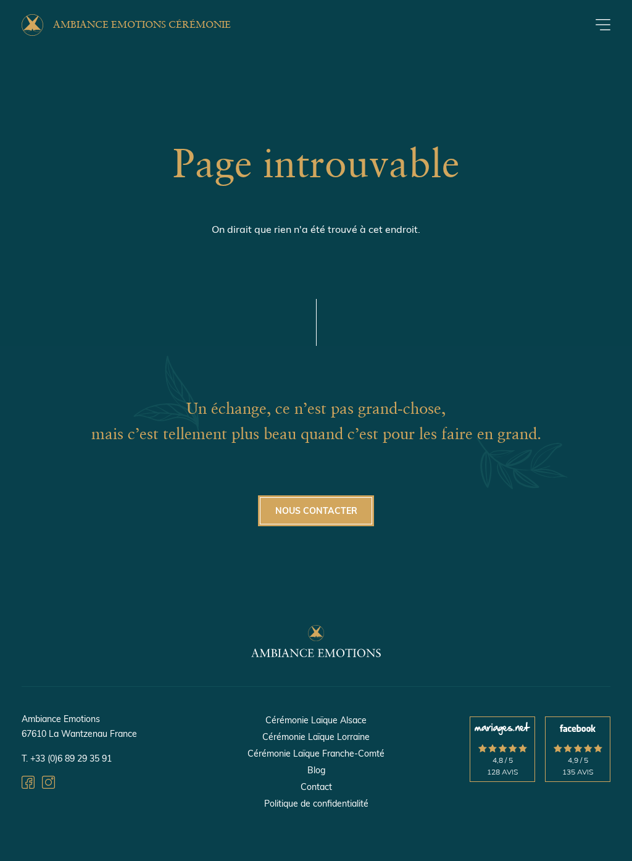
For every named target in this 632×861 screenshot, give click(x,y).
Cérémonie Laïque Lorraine (316, 736)
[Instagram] (48, 784)
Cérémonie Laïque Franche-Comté (316, 753)
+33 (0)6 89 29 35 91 (71, 758)
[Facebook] (28, 784)
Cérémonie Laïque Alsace (316, 720)
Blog (316, 770)
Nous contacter (316, 510)
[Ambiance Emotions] (316, 653)
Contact (316, 786)
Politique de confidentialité (316, 803)
